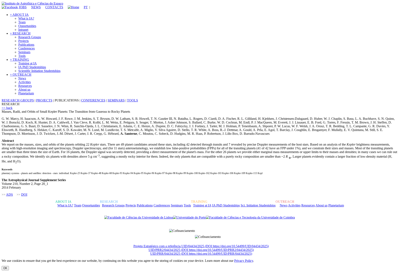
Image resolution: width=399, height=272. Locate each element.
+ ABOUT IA (19, 14)
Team (22, 22)
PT (86, 7)
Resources (25, 86)
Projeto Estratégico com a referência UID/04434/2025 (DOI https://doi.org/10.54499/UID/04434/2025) (201, 246)
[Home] (71, 7)
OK (5, 268)
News (22, 78)
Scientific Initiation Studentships (39, 71)
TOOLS (132, 100)
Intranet (23, 29)
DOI (24, 194)
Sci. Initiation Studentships (258, 205)
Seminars (24, 52)
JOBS (23, 7)
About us (24, 89)
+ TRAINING (19, 59)
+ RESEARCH (20, 33)
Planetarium (26, 93)
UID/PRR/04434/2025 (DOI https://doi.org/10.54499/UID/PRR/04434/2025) (201, 253)
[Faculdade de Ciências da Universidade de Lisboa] (138, 217)
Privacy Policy (243, 260)
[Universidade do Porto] (189, 217)
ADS (9, 194)
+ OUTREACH (20, 74)
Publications (26, 44)
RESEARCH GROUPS (18, 100)
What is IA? (26, 18)
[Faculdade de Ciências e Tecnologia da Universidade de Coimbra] (250, 217)
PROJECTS (44, 100)
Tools (22, 56)
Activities (24, 82)
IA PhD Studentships (32, 67)
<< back (7, 108)
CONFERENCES (93, 100)
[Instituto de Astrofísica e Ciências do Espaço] (32, 3)
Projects (23, 41)
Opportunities (27, 26)
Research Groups (29, 37)
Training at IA (27, 63)
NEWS (36, 7)
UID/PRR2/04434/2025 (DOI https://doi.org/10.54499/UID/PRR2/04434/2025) (201, 250)
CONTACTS (54, 7)
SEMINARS (116, 100)
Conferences (26, 48)
